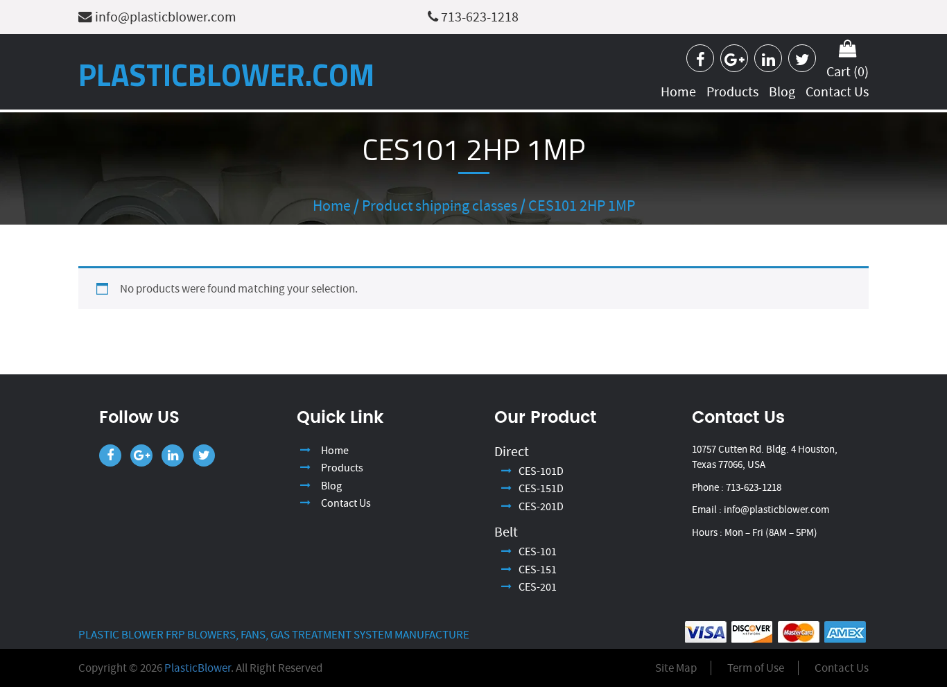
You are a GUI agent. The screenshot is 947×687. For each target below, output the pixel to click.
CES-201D (541, 507)
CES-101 (538, 552)
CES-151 (538, 570)
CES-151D (541, 489)
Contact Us (837, 92)
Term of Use (755, 668)
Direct (511, 451)
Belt (506, 532)
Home (678, 92)
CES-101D (541, 471)
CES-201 (538, 587)
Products (732, 92)
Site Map (676, 668)
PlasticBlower (197, 668)
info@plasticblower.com (164, 17)
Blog (782, 92)
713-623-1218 (478, 17)
